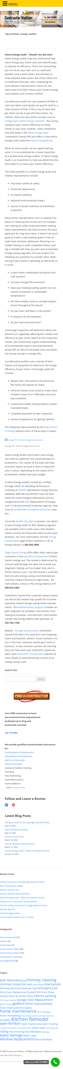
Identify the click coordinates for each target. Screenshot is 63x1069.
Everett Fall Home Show (41, 992)
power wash (39, 1027)
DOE (27, 501)
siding (4, 1031)
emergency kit (47, 988)
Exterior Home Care (14, 836)
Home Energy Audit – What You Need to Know (27, 850)
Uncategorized (7, 960)
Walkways (46, 1032)
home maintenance (18, 1011)
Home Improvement (10, 952)
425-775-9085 (11, 732)
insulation (5, 1020)
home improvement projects (16, 1007)
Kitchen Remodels (13, 764)
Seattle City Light (25, 521)
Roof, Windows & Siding (16, 829)
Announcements (8, 937)
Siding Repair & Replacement (18, 756)
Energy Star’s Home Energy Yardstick (24, 120)
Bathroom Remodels (15, 760)
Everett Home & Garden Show (16, 996)
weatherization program (31, 607)
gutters (18, 1003)
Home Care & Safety (9, 948)
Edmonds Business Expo (24, 988)
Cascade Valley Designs (10, 1055)
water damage (11, 1035)
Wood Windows (43, 1039)
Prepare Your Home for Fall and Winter (18, 901)
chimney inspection (13, 984)
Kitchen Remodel (29, 1019)
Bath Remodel (9, 980)
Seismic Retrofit (7, 909)
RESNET (22, 490)
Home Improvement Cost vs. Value (17, 917)
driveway (5, 988)
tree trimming (16, 1031)
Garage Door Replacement (35, 1000)
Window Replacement (17, 1039)
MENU (13, 4)
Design (41, 984)
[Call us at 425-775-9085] (55, 1062)
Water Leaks (30, 1035)
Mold (23, 1028)
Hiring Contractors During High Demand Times (27, 822)
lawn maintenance (32, 1023)
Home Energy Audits (10, 913)
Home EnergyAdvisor (42, 140)
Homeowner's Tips (9, 956)
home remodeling (10, 1015)
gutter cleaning (6, 1004)
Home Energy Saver (38, 132)
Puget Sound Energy (16, 552)
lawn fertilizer (10, 1023)
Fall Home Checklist (8, 1000)
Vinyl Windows (33, 1031)
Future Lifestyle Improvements (20, 843)
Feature (3, 941)
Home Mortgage (43, 1012)
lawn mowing (50, 1023)
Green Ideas (5, 945)
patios (29, 1028)
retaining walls (52, 1028)
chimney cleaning (41, 979)
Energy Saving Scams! (27, 630)
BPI (23, 486)
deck (29, 984)
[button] (5, 3)
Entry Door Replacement (13, 992)
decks (35, 984)
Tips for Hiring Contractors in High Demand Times (23, 905)
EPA (12, 505)
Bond (23, 980)
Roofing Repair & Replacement (19, 752)
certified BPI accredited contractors (32, 509)
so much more (18, 787)
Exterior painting (45, 996)
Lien (19, 1028)
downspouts (52, 984)
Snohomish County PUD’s (30, 654)
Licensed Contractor (8, 1028)
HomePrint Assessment (36, 556)
